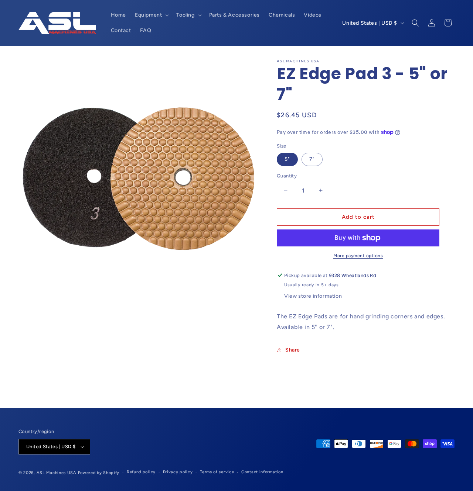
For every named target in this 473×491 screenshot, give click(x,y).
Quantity (287, 176)
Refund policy (141, 472)
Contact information (262, 472)
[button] (151, 15)
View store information (313, 296)
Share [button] (292, 350)
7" (312, 159)
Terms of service (217, 472)
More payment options (358, 255)
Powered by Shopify (99, 472)
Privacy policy (178, 472)
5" (287, 159)
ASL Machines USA (56, 472)
